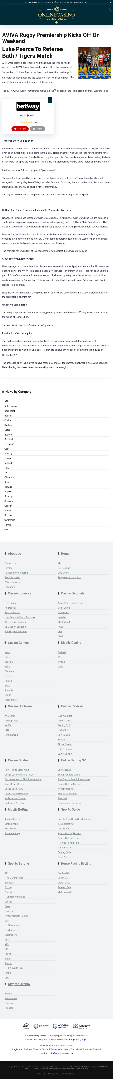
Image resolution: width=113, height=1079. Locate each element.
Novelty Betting (66, 788)
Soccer (8, 505)
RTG (7, 730)
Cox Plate (63, 878)
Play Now (21, 129)
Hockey (8, 453)
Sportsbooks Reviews (69, 803)
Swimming (9, 520)
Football (8, 439)
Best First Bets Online (69, 774)
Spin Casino (64, 735)
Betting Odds (64, 852)
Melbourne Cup (65, 892)
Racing (7, 482)
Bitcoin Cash (11, 998)
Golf (6, 448)
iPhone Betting (12, 833)
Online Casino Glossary (16, 793)
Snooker (8, 501)
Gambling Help (12, 577)
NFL (6, 467)
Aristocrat (10, 716)
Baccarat (9, 661)
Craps (8, 676)
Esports (8, 434)
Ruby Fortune (64, 720)
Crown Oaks (64, 882)
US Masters (13, 925)
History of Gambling (15, 803)
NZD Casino (64, 568)
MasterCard (64, 622)
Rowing (8, 486)
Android (62, 652)
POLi (60, 626)
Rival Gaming (11, 735)
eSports (9, 911)
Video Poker (11, 699)
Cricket (8, 420)
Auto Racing (10, 406)
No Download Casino (15, 798)
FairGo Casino (65, 749)
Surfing (8, 515)
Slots (7, 685)
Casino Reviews (72, 706)
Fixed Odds (64, 857)
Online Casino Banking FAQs (19, 774)
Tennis (7, 524)
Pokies (8, 680)
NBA (7, 939)
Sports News (64, 769)
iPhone (61, 661)
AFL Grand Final (15, 877)
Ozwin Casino (65, 753)
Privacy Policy (53, 1073)
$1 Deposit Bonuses (15, 622)
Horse (7, 458)
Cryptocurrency (19, 984)
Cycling (8, 425)
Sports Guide (70, 809)
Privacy (8, 568)
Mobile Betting (18, 809)
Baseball (9, 882)
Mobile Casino (71, 643)
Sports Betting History (69, 833)
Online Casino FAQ (14, 788)
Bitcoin (8, 993)
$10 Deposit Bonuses (16, 631)
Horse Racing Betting (76, 863)
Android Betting (12, 819)
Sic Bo (8, 695)
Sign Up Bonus (12, 612)
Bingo (7, 666)
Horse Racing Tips (69, 842)
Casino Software (20, 706)
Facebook (10, 587)
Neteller (62, 617)
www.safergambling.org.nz (75, 1039)
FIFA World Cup (15, 968)
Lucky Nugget (65, 716)
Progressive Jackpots (69, 577)
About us (14, 553)
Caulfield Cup (64, 873)
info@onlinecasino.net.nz (61, 1053)
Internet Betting (66, 824)
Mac (60, 563)
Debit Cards (64, 607)
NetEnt (8, 725)
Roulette (9, 690)
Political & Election (67, 793)
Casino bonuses (19, 593)
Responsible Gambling (16, 572)
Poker (8, 657)
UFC (6, 529)
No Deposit (10, 607)
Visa (60, 631)
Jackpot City (64, 730)
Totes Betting (65, 847)
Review (39, 129)
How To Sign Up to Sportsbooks (74, 819)
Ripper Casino (65, 744)
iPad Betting (11, 828)
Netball (8, 463)
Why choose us (12, 582)
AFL (6, 401)
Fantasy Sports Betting (16, 916)
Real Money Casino (14, 784)
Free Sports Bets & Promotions (74, 779)
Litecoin (9, 1008)
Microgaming (11, 720)
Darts (7, 429)
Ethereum (9, 1003)
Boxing (7, 415)
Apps (60, 666)
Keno (7, 652)
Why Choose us (68, 1073)
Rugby (7, 491)
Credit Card (63, 612)
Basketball (9, 411)
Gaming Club (64, 725)
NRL (6, 472)
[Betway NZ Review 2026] (28, 110)
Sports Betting (18, 863)
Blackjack (9, 671)
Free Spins (10, 603)
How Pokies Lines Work (17, 769)
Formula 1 (9, 444)
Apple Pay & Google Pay (70, 603)
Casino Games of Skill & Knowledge (23, 779)
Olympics (9, 477)
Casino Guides (18, 760)
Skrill (60, 636)
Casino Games (18, 643)
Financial (62, 798)
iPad (60, 657)
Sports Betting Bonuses (70, 784)
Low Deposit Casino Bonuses (20, 617)
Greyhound (10, 930)
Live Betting (64, 828)
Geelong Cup (64, 887)
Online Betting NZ (73, 760)
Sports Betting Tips (68, 838)
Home (65, 553)
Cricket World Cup (16, 896)
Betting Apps (11, 824)
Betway (61, 739)
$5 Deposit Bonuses (15, 626)
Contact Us (10, 563)
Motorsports (11, 934)
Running (8, 496)
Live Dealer (63, 572)
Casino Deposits (73, 593)
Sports (7, 510)
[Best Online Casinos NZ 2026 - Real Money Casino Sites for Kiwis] (56, 15)
